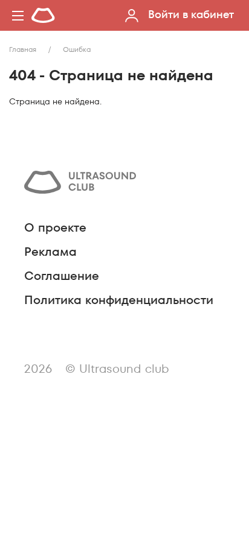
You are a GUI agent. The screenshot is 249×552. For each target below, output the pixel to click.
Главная (22, 49)
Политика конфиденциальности (118, 299)
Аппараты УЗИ (85, 143)
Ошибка (77, 49)
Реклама (50, 251)
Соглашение (61, 275)
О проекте (55, 227)
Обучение (71, 164)
